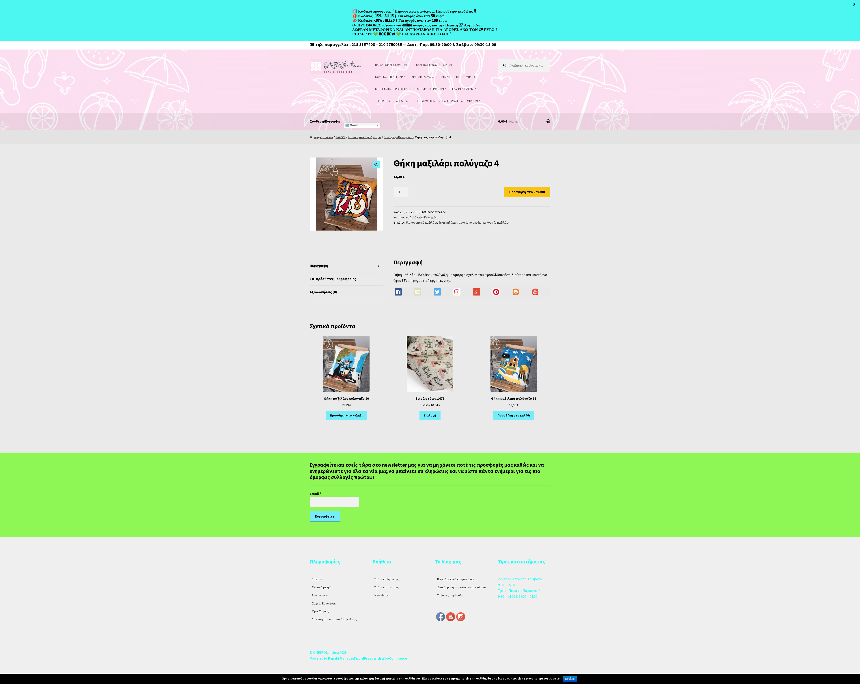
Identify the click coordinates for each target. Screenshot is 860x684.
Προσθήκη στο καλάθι (527, 192)
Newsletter (382, 595)
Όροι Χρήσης (320, 611)
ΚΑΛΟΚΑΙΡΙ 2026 (426, 65)
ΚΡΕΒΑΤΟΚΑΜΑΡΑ (422, 77)
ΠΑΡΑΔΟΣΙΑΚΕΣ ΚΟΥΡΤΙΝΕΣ (392, 65)
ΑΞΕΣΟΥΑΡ (402, 101)
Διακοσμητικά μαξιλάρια (364, 137)
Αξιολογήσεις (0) (323, 292)
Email (315, 493)
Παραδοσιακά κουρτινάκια (455, 579)
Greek (353, 125)
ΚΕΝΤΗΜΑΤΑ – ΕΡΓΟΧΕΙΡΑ (391, 89)
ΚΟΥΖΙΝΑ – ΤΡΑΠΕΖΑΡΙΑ (390, 77)
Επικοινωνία (320, 595)
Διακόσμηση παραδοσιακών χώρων (461, 587)
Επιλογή (430, 415)
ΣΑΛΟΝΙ (447, 65)
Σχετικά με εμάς (322, 587)
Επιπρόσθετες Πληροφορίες (333, 278)
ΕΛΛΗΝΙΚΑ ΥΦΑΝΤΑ (464, 89)
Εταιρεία (317, 579)
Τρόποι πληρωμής (386, 579)
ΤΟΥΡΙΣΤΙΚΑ (382, 101)
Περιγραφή (319, 265)
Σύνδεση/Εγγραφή (325, 121)
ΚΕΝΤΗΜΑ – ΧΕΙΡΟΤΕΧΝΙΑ (430, 89)
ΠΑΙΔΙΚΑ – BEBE (450, 77)
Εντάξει (569, 678)
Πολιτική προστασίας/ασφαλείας (334, 619)
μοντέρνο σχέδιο (470, 222)
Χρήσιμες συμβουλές (450, 595)
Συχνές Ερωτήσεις (324, 603)
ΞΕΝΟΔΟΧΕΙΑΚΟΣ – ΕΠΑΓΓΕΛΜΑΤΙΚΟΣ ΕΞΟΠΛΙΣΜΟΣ (448, 101)
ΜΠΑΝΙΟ (471, 77)
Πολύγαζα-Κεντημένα (398, 137)
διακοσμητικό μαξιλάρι (421, 222)
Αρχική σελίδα (323, 137)
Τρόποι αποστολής (387, 587)
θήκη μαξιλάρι (448, 222)
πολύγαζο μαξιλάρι (496, 222)
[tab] (346, 265)
